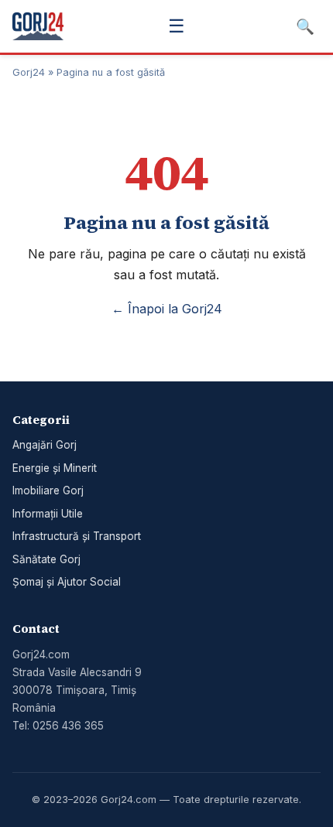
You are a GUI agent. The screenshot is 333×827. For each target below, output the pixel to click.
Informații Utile (47, 513)
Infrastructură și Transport (76, 536)
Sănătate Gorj (46, 559)
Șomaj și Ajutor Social (66, 582)
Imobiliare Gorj (48, 490)
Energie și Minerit (54, 468)
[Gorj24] (38, 26)
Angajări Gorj (44, 445)
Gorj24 (28, 72)
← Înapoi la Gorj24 (167, 308)
